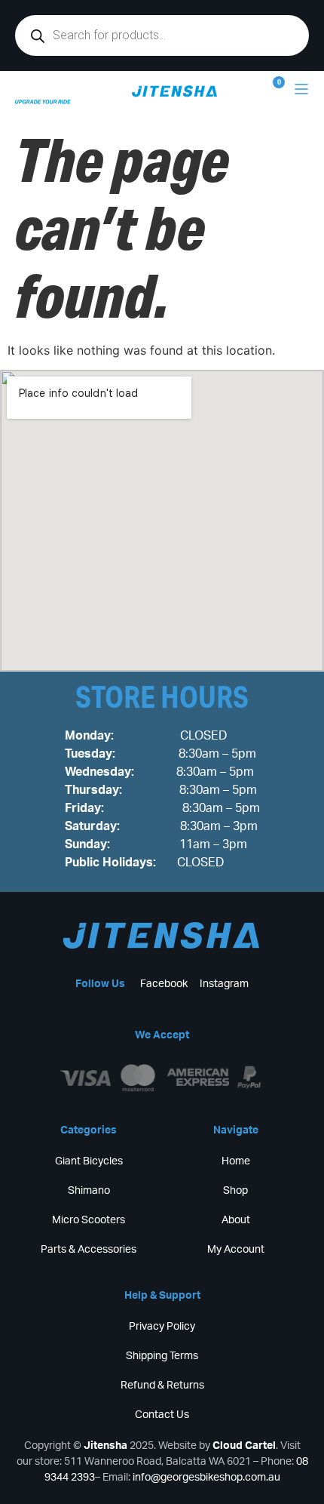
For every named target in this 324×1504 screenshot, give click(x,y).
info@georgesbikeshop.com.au (206, 1477)
